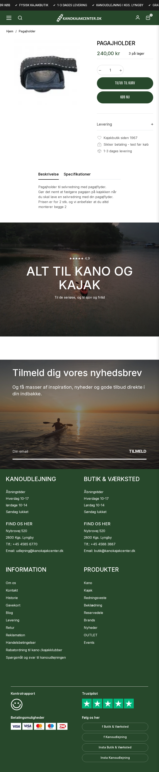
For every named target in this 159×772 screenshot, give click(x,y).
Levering (12, 620)
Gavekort (13, 605)
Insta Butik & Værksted (115, 747)
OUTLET (91, 635)
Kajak (88, 590)
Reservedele (93, 613)
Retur (10, 628)
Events (89, 642)
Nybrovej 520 (16, 531)
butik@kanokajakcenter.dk (114, 551)
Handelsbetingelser (21, 642)
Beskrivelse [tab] (48, 174)
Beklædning (93, 605)
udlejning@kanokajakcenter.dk (39, 551)
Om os (11, 583)
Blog (9, 613)
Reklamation (15, 635)
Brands (89, 620)
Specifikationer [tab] (77, 174)
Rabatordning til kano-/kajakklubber (34, 650)
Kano (88, 583)
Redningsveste (95, 598)
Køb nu (125, 97)
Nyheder (91, 628)
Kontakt (12, 590)
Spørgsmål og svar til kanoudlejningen (36, 657)
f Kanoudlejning (115, 737)
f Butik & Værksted (115, 726)
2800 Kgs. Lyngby (20, 537)
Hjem (9, 31)
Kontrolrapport (23, 693)
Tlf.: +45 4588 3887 (100, 544)
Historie (12, 598)
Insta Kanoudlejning (115, 757)
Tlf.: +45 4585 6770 (21, 544)
